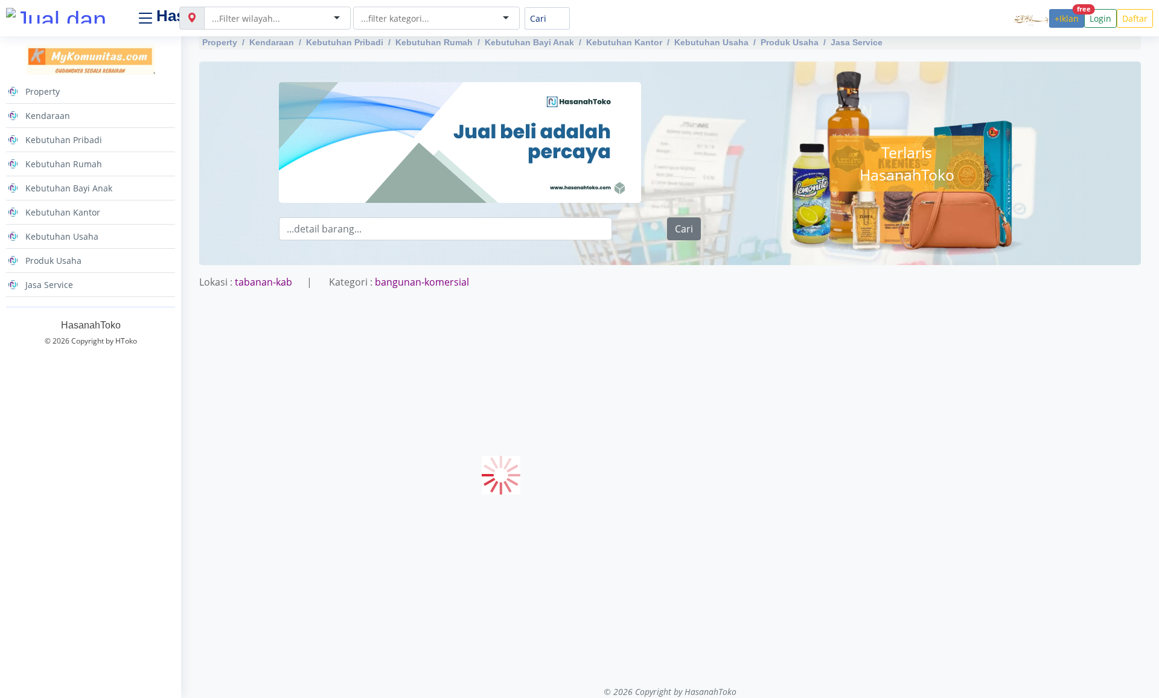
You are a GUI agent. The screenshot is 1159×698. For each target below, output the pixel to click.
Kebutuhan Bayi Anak (529, 42)
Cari (684, 228)
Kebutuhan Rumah (434, 42)
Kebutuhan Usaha (711, 42)
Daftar (1135, 18)
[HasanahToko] (66, 16)
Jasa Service (857, 42)
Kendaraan (271, 42)
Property (219, 42)
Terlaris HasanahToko (907, 163)
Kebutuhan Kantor (624, 42)
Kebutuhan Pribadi (344, 42)
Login (1100, 18)
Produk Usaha (790, 42)
